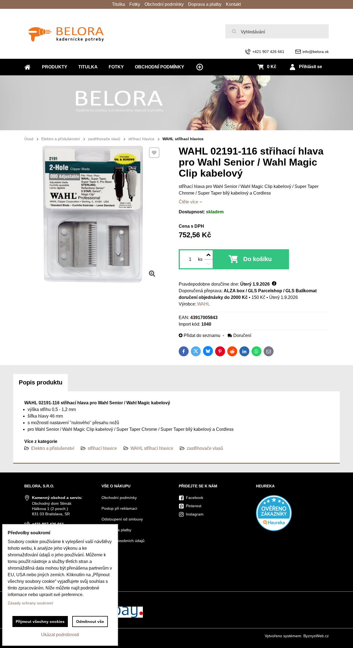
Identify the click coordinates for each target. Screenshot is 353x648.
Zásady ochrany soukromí (30, 603)
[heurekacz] (274, 529)
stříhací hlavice (102, 448)
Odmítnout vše (90, 621)
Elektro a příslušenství (52, 448)
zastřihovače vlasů (205, 448)
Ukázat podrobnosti (60, 634)
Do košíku (257, 259)
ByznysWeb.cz (316, 636)
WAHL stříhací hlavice (151, 448)
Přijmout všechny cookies (40, 621)
